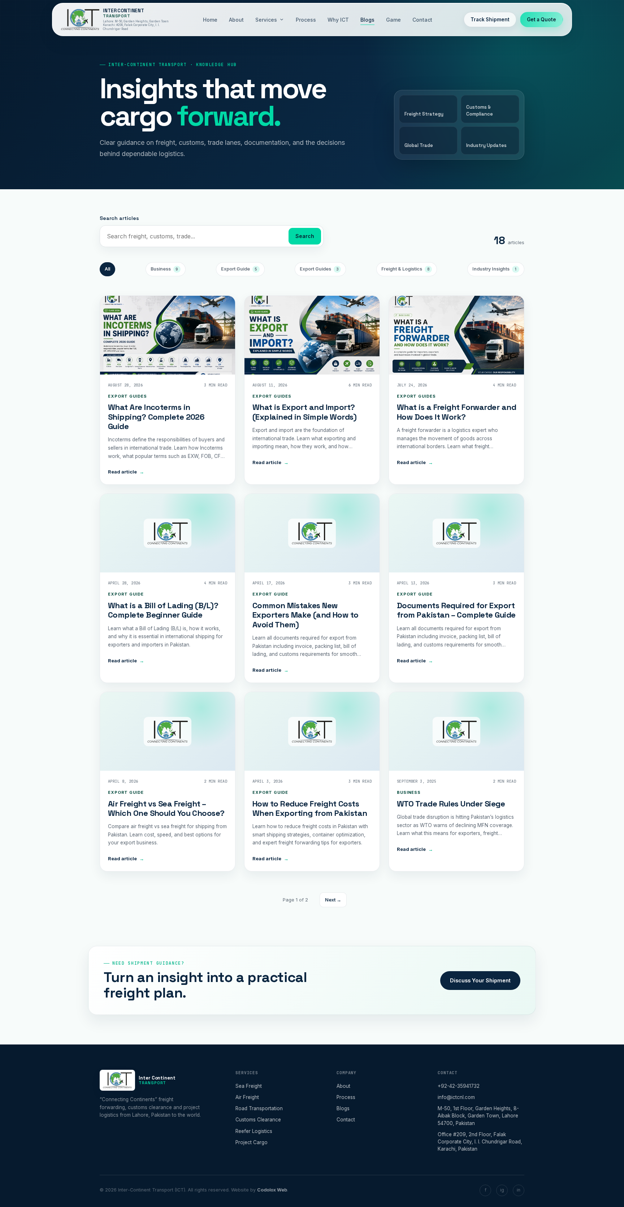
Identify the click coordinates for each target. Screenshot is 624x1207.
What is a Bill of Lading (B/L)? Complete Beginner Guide (163, 610)
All (107, 269)
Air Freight (247, 1097)
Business (164, 269)
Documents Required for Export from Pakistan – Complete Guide (456, 610)
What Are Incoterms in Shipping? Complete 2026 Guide (156, 416)
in (518, 1190)
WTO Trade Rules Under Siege (451, 804)
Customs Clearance (258, 1119)
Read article (126, 472)
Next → (333, 900)
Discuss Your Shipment (480, 980)
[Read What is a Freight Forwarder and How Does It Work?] (456, 335)
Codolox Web (272, 1190)
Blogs (367, 20)
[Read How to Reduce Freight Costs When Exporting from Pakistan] (312, 731)
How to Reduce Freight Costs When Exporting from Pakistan (309, 808)
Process (306, 20)
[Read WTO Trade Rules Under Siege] (456, 731)
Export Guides (319, 269)
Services (266, 20)
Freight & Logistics (405, 269)
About (236, 20)
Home (210, 20)
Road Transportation (259, 1108)
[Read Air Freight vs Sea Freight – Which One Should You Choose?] (167, 731)
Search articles (119, 218)
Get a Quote (541, 19)
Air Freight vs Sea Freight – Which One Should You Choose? (166, 808)
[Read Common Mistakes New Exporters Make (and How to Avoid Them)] (312, 533)
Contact (422, 20)
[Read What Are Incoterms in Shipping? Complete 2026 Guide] (167, 335)
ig (502, 1190)
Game (393, 20)
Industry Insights (494, 269)
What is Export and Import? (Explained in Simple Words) (304, 411)
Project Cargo (251, 1142)
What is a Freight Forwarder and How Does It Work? (456, 411)
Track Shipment (490, 19)
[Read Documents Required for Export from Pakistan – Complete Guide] (456, 533)
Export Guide (239, 269)
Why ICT (338, 20)
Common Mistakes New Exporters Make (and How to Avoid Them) (305, 615)
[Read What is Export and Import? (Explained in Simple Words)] (312, 335)
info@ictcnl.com (456, 1097)
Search (304, 236)
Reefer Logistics (253, 1131)
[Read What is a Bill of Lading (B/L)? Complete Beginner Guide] (167, 533)
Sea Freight (248, 1086)
